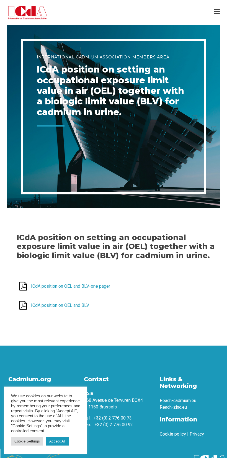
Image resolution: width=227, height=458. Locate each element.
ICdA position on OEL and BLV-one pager (70, 286)
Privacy (197, 434)
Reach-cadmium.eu (178, 400)
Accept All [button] (57, 441)
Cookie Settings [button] (27, 441)
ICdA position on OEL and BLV (60, 305)
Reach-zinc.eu (173, 407)
